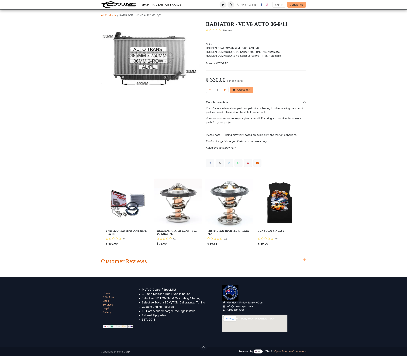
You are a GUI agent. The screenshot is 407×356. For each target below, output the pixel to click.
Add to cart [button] (243, 89)
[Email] (257, 163)
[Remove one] (209, 90)
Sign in (279, 4)
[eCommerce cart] (223, 4)
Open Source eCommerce (290, 351)
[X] (220, 163)
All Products (108, 15)
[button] (231, 4)
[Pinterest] (248, 163)
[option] (203, 213)
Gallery (107, 312)
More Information (217, 102)
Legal (106, 308)
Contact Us (296, 4)
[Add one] (224, 90)
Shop (106, 300)
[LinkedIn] (229, 163)
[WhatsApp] (238, 163)
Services (108, 304)
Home (106, 293)
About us (108, 297)
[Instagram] (267, 4)
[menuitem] (145, 4)
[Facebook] (261, 4)
